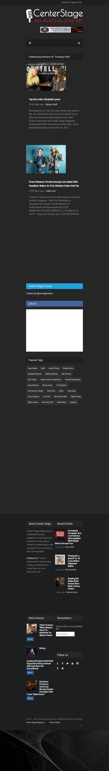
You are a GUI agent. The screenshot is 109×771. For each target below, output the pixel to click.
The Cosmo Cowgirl (35, 391)
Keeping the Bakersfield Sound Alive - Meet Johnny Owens (74, 583)
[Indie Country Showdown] (61, 30)
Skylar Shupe (76, 397)
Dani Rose (51, 391)
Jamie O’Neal (54, 368)
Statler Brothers (51, 374)
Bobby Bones (68, 368)
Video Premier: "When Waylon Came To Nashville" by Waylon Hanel (46, 630)
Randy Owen (47, 385)
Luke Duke (71, 391)
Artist (61, 391)
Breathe (73, 402)
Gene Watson (33, 385)
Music (30, 639)
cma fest (46, 397)
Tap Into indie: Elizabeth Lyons (44, 99)
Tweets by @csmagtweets (39, 293)
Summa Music (33, 397)
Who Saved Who (60, 397)
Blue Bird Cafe (47, 402)
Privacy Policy (54, 722)
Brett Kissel (61, 402)
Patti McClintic (71, 570)
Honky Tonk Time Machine (51, 380)
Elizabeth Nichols (34, 374)
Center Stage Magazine (35, 722)
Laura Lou (50, 191)
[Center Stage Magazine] (54, 15)
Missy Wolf (51, 104)
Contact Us (32, 558)
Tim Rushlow (61, 385)
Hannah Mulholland (72, 380)
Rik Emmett (66, 374)
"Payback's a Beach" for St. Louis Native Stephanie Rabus (74, 561)
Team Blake (32, 368)
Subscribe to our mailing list (69, 627)
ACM (43, 368)
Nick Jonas (32, 380)
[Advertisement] (47, 259)
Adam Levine (33, 402)
